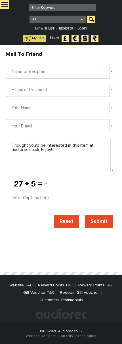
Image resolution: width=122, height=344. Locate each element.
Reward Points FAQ (95, 285)
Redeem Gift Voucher (79, 293)
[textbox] (62, 7)
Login (82, 28)
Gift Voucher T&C (39, 293)
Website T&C (21, 285)
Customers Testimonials (61, 300)
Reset (66, 221)
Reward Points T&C (55, 285)
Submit (99, 221)
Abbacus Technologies (77, 336)
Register (66, 28)
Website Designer (41, 336)
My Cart (38, 38)
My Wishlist (44, 28)
